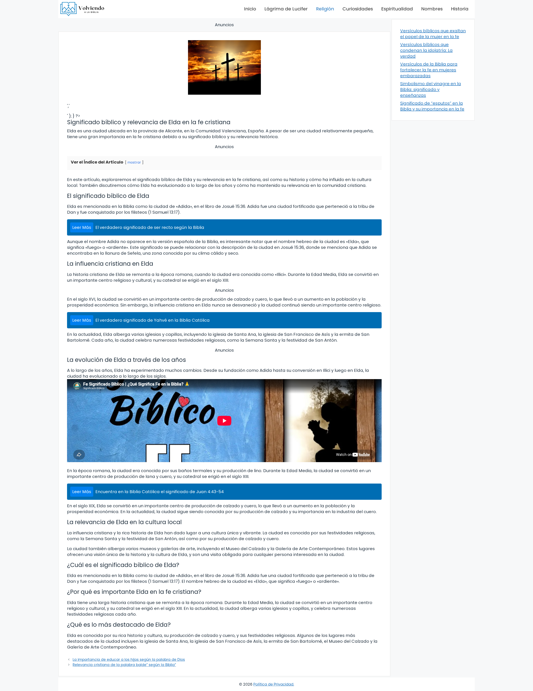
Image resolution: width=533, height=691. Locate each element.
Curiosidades (357, 9)
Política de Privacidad (273, 684)
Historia (459, 9)
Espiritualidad (397, 9)
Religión (325, 9)
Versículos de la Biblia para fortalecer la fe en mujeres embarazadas (428, 70)
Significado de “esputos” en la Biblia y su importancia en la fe (432, 106)
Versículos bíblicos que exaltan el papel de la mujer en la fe (433, 34)
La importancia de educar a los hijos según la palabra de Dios (129, 659)
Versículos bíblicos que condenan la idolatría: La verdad (426, 50)
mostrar (134, 162)
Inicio (250, 9)
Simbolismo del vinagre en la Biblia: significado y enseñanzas (430, 89)
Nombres (432, 9)
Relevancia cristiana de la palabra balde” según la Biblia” (124, 664)
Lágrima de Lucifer (286, 9)
